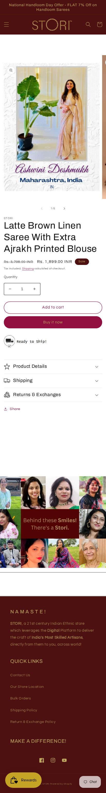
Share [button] (15, 409)
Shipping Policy (23, 710)
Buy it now (53, 322)
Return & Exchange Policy (33, 722)
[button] (6, 24)
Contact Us (20, 675)
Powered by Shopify (61, 784)
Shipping (28, 268)
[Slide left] (41, 208)
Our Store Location (27, 687)
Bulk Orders (20, 698)
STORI (45, 784)
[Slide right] (64, 208)
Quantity (10, 277)
